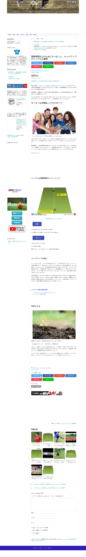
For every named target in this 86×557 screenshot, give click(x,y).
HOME (9, 34)
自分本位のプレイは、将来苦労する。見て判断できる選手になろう (59, 462)
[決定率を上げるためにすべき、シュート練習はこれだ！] (36, 453)
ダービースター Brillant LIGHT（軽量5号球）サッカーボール (21, 99)
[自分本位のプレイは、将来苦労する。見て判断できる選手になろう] (59, 453)
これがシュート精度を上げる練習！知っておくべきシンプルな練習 (55, 85)
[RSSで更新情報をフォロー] (75, 2)
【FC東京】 (37, 44)
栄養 (17, 34)
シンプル (62, 423)
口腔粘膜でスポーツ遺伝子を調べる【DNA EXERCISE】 (45, 81)
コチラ (24, 64)
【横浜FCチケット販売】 (40, 49)
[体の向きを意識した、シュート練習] (48, 437)
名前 (32, 512)
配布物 (34, 34)
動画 (31, 34)
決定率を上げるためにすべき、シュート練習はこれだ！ (36, 462)
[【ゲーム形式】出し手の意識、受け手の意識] (48, 470)
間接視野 (74, 423)
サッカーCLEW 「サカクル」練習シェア (28, 2)
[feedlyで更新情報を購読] (73, 2)
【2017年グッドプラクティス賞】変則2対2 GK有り (71, 462)
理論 (27, 34)
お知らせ (22, 34)
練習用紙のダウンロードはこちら (54, 218)
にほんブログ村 (35, 72)
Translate (18, 43)
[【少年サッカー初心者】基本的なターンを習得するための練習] (71, 437)
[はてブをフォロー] (70, 2)
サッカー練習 (56, 423)
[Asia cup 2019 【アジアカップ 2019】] (36, 437)
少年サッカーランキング (36, 78)
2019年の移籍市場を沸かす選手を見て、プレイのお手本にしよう (36, 478)
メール (33, 517)
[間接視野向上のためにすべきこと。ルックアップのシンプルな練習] (71, 63)
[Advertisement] (43, 23)
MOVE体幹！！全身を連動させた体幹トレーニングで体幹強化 (49, 41)
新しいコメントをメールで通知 (40, 527)
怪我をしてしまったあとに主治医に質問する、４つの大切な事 (48, 462)
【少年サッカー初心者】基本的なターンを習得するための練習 (71, 445)
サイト (32, 522)
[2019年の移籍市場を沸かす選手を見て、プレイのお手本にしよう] (36, 470)
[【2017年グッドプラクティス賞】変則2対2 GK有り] (71, 453)
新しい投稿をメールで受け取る (40, 530)
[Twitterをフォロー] (68, 2)
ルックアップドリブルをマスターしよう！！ (44, 292)
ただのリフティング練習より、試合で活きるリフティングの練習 (59, 445)
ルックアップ (68, 423)
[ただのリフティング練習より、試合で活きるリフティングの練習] (59, 437)
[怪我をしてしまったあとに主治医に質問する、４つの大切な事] (48, 453)
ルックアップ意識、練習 (40, 294)
